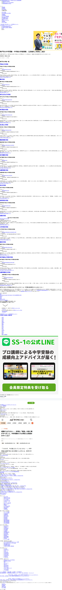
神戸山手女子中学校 (5, 94)
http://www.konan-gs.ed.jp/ (6, 69)
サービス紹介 (6, 499)
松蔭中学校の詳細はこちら (4, 224)
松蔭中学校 (3, 215)
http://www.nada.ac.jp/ (5, 84)
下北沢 (14, 295)
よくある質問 (6, 570)
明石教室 (5, 538)
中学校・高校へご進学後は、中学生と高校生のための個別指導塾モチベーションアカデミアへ (16, 579)
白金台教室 (6, 533)
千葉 (2, 329)
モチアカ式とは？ (7, 498)
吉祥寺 (20, 295)
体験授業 (3, 7)
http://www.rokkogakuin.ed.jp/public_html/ (9, 232)
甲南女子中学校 (4, 64)
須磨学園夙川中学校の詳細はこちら (6, 285)
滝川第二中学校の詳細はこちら (5, 137)
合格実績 (3, 8)
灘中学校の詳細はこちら (4, 92)
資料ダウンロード (5, 19)
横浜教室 (5, 535)
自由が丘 (10, 295)
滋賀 (2, 321)
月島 (1, 295)
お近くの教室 (4, 22)
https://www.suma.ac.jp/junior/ (7, 175)
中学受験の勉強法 (5, 18)
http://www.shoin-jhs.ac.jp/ (4, 218)
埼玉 (2, 331)
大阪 (2, 317)
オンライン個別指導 (5, 16)
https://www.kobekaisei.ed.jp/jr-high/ (8, 262)
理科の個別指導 (6, 522)
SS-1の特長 (4, 9)
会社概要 (14, 571)
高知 (2, 326)
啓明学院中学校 (4, 200)
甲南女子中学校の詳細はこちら (5, 77)
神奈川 (3, 330)
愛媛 (2, 324)
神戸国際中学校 (4, 155)
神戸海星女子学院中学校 (6, 257)
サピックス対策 (6, 511)
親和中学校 (3, 242)
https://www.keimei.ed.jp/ (6, 205)
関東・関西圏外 (4, 334)
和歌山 (3, 322)
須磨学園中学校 (4, 170)
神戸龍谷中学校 (4, 109)
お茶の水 (3, 295)
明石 (4, 299)
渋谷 (8, 295)
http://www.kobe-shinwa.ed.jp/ (7, 247)
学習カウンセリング (5, 20)
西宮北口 (1, 299)
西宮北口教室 (6, 537)
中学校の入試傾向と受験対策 (7, 27)
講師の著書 (9, 571)
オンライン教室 (6, 539)
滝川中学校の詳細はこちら (4, 198)
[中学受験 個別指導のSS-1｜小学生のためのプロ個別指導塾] (10, 0)
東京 (2, 328)
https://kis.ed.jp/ (4, 160)
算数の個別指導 (6, 521)
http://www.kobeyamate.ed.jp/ (7, 99)
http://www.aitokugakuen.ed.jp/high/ (8, 145)
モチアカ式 (4, 581)
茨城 (2, 332)
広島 (2, 327)
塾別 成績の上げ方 (5, 17)
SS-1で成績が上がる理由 (6, 13)
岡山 (2, 323)
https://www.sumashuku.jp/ (8, 277)
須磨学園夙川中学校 (5, 272)
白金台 (6, 295)
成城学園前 (17, 295)
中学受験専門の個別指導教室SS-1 (42, 290)
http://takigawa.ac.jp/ (5, 190)
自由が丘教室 (6, 534)
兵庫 (2, 28)
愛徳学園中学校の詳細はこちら (5, 152)
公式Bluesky (6, 557)
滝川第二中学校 (4, 124)
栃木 (2, 333)
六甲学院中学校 (4, 226)
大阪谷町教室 (6, 536)
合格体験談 (4, 15)
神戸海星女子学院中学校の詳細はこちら (7, 270)
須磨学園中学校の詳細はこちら (5, 183)
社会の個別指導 (6, 523)
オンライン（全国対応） (4, 300)
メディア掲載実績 (3, 571)
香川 (2, 325)
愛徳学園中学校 (4, 139)
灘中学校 (2, 79)
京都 (2, 319)
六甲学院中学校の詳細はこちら (5, 239)
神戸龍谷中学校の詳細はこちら (5, 122)
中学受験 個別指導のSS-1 (6, 26)
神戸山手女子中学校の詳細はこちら (6, 107)
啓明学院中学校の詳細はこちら (5, 213)
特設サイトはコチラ (3, 476)
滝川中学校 (3, 185)
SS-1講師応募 (19, 571)
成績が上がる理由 (7, 497)
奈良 (2, 320)
